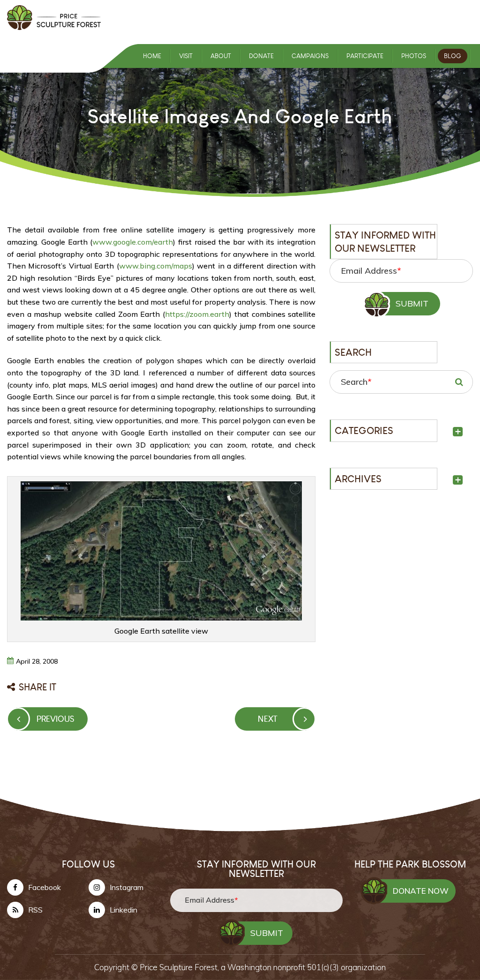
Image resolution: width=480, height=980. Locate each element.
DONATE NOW (421, 891)
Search (356, 381)
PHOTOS (413, 56)
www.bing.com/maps (155, 265)
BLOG (452, 56)
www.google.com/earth (132, 242)
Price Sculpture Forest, (180, 967)
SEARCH (459, 382)
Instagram (126, 887)
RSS (35, 909)
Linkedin (123, 909)
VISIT (186, 56)
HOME (152, 56)
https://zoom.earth (197, 314)
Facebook (44, 887)
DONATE (261, 56)
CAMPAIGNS (310, 56)
